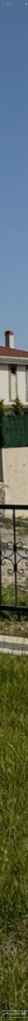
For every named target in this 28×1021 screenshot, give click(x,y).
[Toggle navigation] (26, 4)
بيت (4, 1017)
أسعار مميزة (9, 1017)
